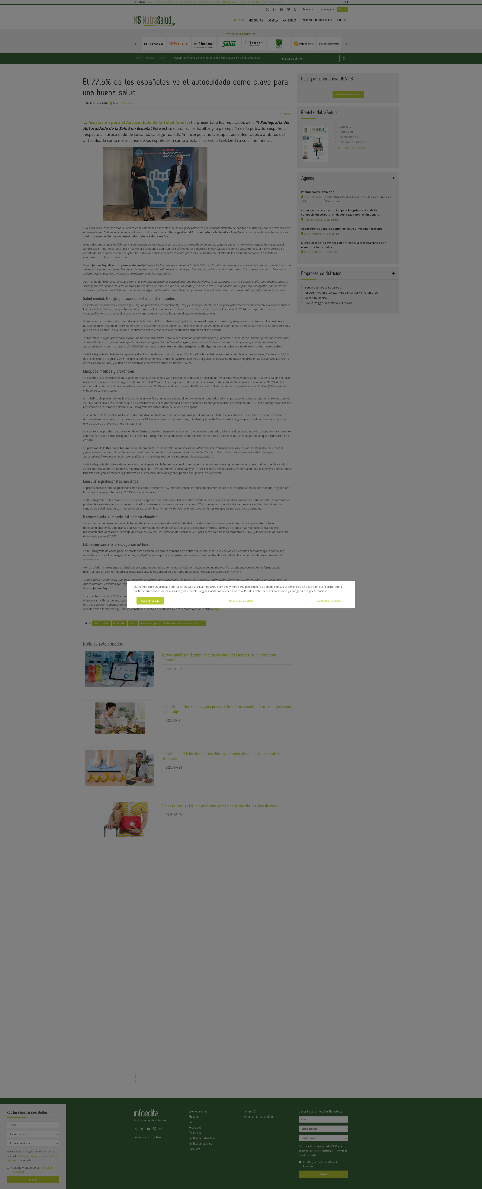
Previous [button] (135, 44)
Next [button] (346, 44)
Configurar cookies (329, 600)
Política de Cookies (241, 600)
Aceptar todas (150, 600)
